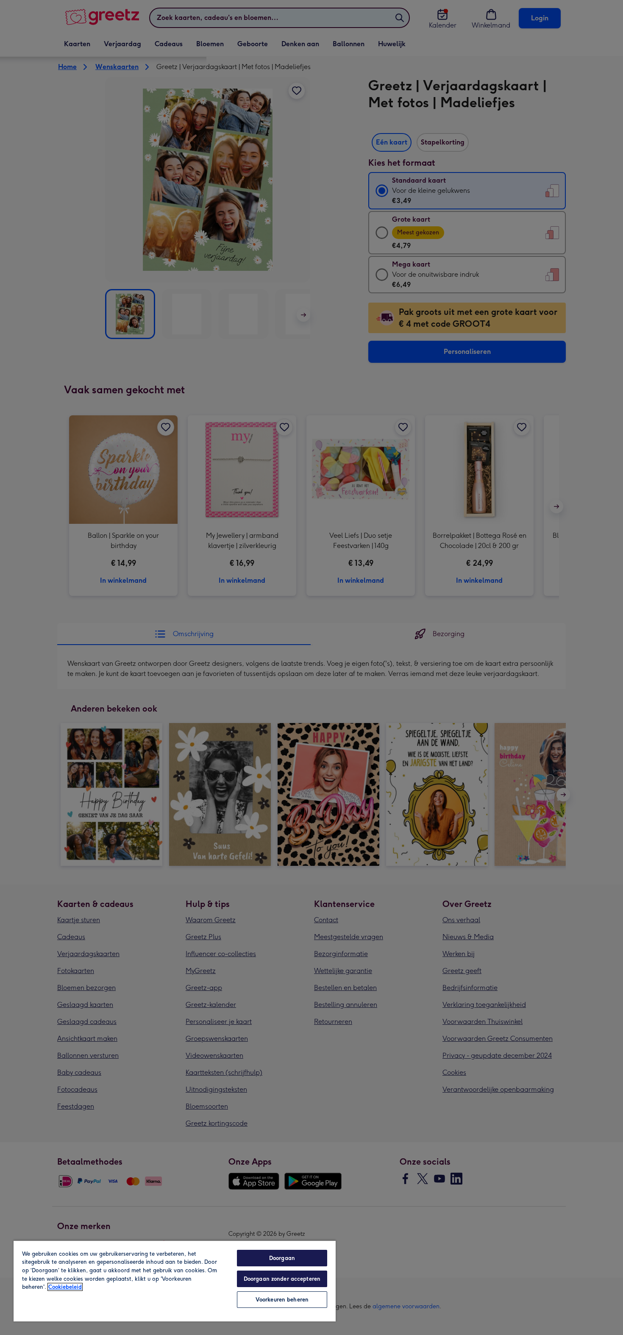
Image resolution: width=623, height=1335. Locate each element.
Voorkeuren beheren (282, 1299)
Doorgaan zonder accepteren (282, 1279)
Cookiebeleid (65, 1287)
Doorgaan (282, 1258)
